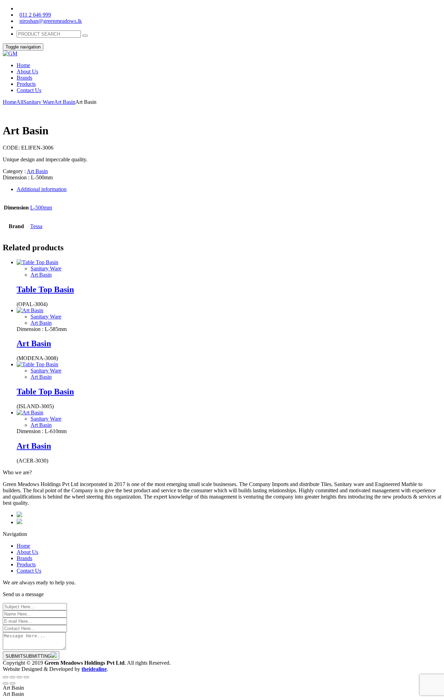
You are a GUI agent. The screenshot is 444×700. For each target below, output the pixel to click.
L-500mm (41, 207)
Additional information (42, 189)
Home (9, 102)
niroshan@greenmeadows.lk (50, 21)
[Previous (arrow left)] (5, 683)
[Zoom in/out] (26, 677)
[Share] (12, 677)
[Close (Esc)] (5, 677)
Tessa (36, 226)
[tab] (229, 189)
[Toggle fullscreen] (19, 677)
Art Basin (64, 102)
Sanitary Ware (38, 102)
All (19, 102)
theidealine (94, 669)
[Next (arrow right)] (12, 683)
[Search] (85, 36)
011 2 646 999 (35, 15)
